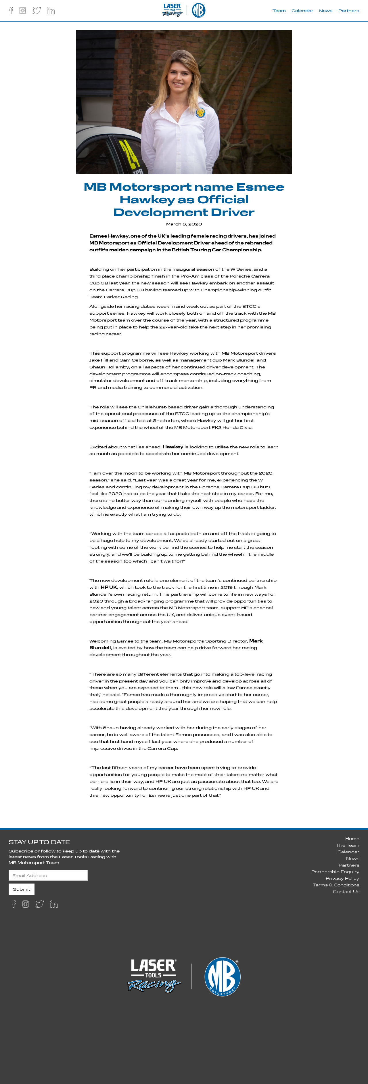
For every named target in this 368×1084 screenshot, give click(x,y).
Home (352, 838)
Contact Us (346, 891)
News (326, 10)
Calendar (302, 10)
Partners (348, 10)
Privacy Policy (342, 878)
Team (279, 10)
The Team (347, 845)
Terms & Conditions (336, 885)
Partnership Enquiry (335, 871)
